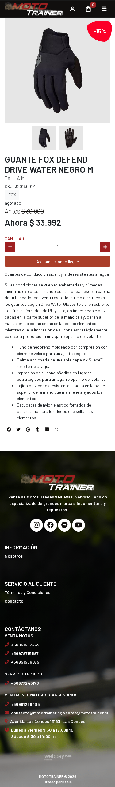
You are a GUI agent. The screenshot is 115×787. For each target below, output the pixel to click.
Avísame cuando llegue (57, 261)
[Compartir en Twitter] (18, 429)
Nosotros (14, 555)
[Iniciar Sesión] (72, 8)
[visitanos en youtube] (78, 525)
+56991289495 (25, 704)
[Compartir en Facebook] (9, 429)
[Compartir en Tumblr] (37, 429)
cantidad (14, 238)
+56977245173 (25, 683)
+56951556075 (25, 661)
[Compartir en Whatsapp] (56, 429)
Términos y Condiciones (27, 592)
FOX (12, 194)
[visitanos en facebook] (50, 525)
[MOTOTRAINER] (34, 9)
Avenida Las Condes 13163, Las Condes (47, 721)
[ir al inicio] (57, 481)
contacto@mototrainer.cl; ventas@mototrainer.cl (59, 712)
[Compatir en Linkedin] (47, 429)
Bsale (66, 782)
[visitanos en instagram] (36, 525)
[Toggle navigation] (104, 8)
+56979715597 (25, 653)
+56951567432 (25, 644)
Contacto (14, 600)
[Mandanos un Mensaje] (64, 525)
